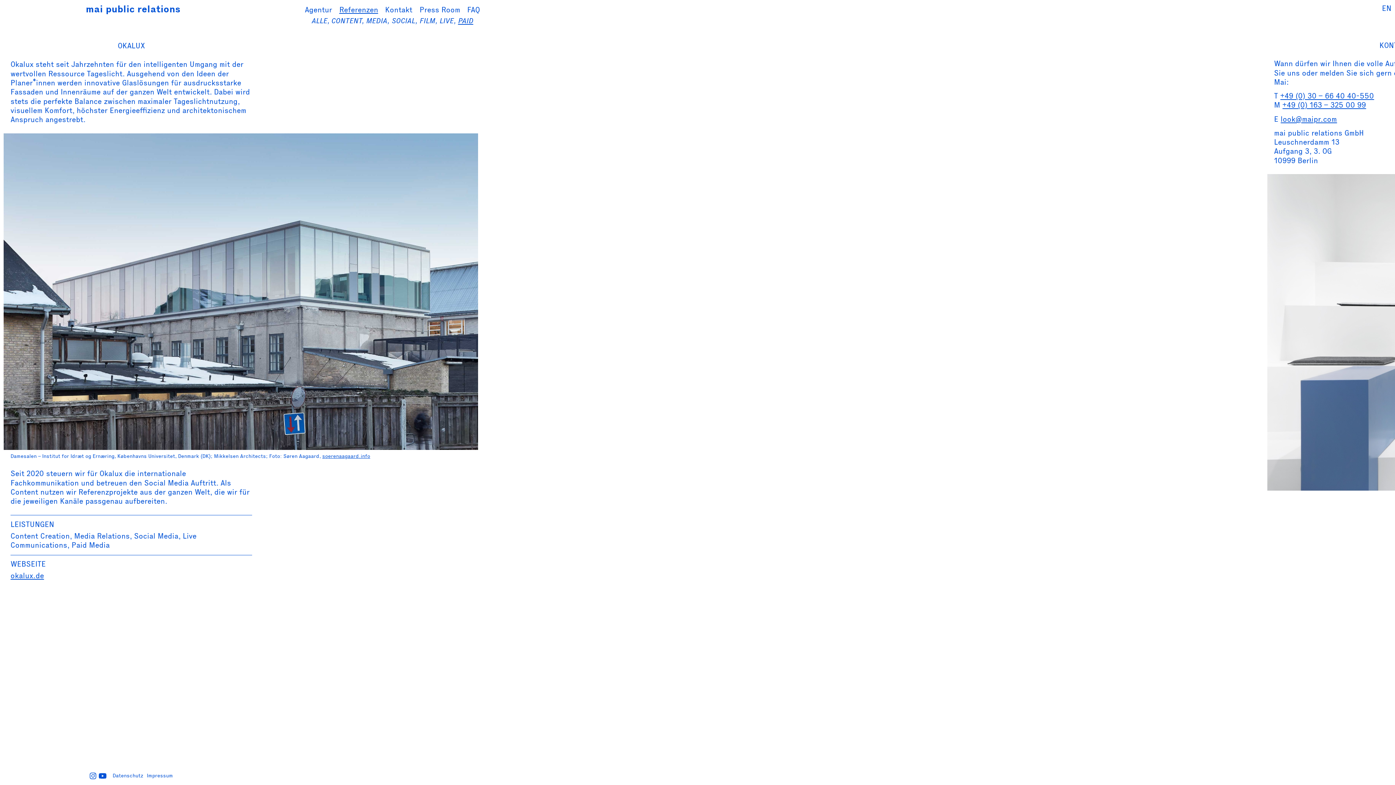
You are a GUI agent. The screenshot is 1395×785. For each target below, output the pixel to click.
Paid (465, 20)
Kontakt (398, 9)
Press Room (440, 9)
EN (1386, 8)
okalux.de (27, 575)
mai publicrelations (133, 9)
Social (403, 20)
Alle (319, 20)
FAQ (473, 9)
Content (346, 20)
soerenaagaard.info (346, 456)
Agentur (318, 9)
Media (376, 20)
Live (447, 20)
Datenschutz (128, 775)
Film (427, 20)
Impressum (160, 775)
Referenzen (358, 9)
